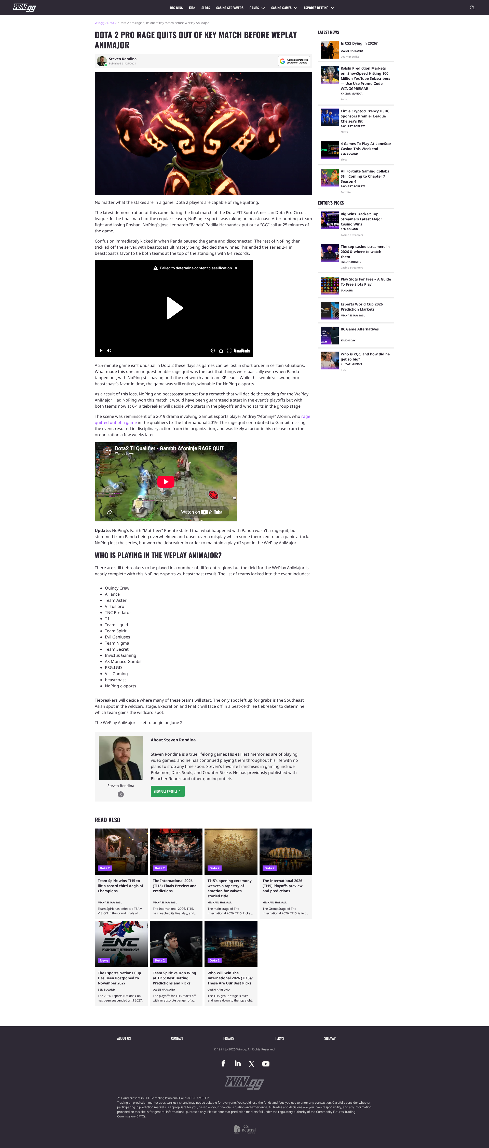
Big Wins (176, 7)
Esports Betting (316, 7)
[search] (472, 8)
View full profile (165, 791)
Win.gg (99, 23)
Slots (205, 7)
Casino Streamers (229, 7)
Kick (192, 7)
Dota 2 (112, 23)
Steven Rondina (123, 59)
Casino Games (281, 7)
